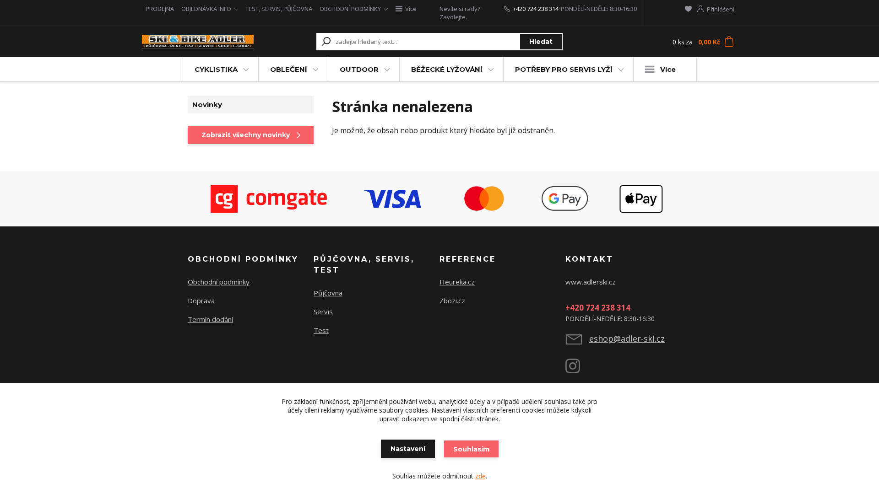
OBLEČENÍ (288, 69)
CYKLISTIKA (216, 69)
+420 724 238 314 (536, 9)
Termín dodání (210, 319)
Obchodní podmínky (219, 281)
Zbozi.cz (452, 300)
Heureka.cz (457, 281)
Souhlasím (471, 449)
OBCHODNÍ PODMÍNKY (350, 9)
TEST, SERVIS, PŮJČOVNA (278, 9)
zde (480, 476)
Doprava (201, 300)
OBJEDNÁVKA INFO (206, 9)
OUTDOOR (359, 69)
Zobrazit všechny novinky (245, 135)
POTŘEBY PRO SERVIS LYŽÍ (564, 69)
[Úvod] (198, 42)
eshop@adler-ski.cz (627, 338)
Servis (323, 311)
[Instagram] (577, 369)
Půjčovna (328, 292)
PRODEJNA (160, 9)
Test (321, 330)
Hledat (541, 42)
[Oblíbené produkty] (688, 8)
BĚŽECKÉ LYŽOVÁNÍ (447, 69)
